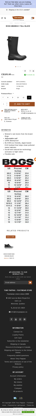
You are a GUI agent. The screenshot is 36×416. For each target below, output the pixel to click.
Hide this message (28, 412)
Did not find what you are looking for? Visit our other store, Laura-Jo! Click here (18, 4)
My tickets (18, 382)
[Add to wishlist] (30, 71)
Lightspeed (21, 405)
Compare (18, 388)
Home (11, 23)
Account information (18, 376)
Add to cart (23, 104)
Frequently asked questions (18, 355)
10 (18, 97)
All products (18, 391)
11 (23, 97)
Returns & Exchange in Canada (18, 347)
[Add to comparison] (33, 71)
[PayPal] (21, 398)
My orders (18, 379)
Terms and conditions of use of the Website (18, 363)
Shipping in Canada (18, 344)
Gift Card (18, 338)
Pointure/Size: (7, 93)
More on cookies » (18, 414)
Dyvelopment (18, 407)
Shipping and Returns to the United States (18, 351)
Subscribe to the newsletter (18, 341)
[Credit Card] (15, 398)
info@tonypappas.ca (19, 312)
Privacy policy (18, 367)
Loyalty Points (18, 335)
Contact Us (18, 332)
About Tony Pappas (18, 359)
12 (29, 97)
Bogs (18, 88)
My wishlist (18, 385)
